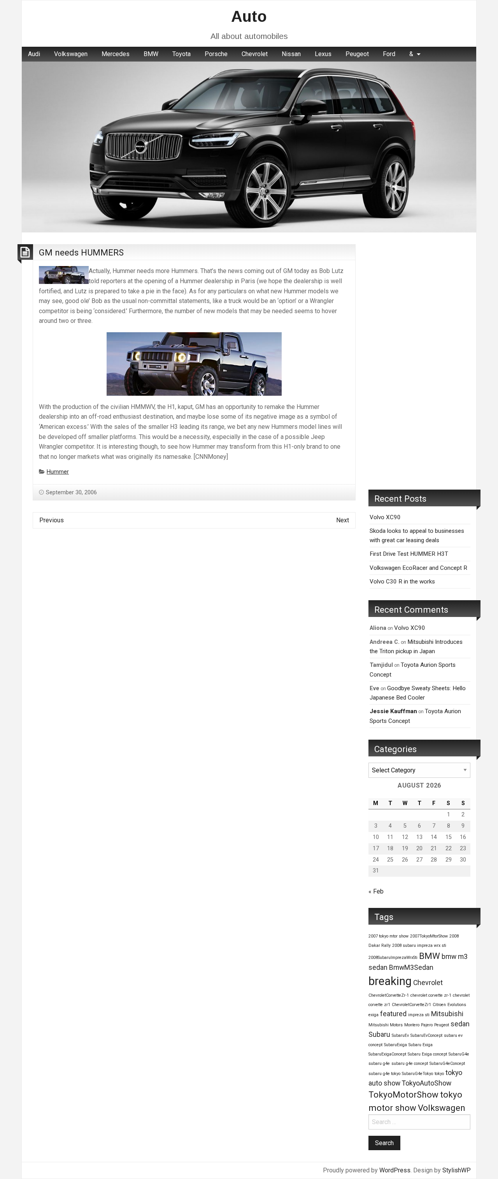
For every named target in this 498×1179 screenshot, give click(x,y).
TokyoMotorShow (403, 1094)
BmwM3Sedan (411, 967)
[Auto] (249, 146)
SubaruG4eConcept (447, 1063)
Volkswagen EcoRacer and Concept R (418, 567)
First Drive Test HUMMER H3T (409, 553)
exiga (373, 1014)
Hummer (58, 472)
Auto (249, 16)
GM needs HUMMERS (81, 252)
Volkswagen (71, 54)
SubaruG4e (459, 1054)
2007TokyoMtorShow (429, 936)
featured (393, 1014)
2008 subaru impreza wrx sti (419, 945)
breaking (390, 981)
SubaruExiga (395, 1044)
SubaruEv (400, 1035)
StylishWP (456, 1170)
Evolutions (456, 1004)
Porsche (216, 54)
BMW (151, 54)
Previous (51, 520)
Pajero (427, 1024)
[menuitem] (34, 54)
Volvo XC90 (385, 517)
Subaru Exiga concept (427, 1054)
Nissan (291, 54)
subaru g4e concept (409, 1063)
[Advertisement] (419, 361)
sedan (460, 1024)
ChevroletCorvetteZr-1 (388, 995)
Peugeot (357, 54)
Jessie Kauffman (393, 711)
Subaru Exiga (421, 1044)
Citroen (439, 1004)
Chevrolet (255, 54)
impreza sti (419, 1014)
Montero (411, 1024)
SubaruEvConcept (426, 1035)
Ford (389, 54)
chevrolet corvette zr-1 (430, 995)
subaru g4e (379, 1063)
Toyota (181, 54)
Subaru (379, 1034)
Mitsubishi (447, 1014)
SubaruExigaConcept (387, 1054)
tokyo (439, 1073)
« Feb (376, 891)
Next (342, 520)
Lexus (323, 54)
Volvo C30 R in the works (402, 581)
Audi (34, 54)
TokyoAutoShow (426, 1083)
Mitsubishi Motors (385, 1024)
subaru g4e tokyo (384, 1073)
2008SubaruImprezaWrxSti (392, 957)
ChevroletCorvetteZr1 (411, 1004)
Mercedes (116, 54)
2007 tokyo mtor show (388, 936)
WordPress (394, 1170)
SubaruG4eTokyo (417, 1073)
